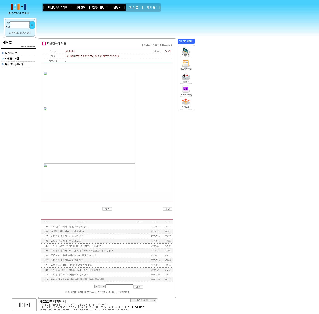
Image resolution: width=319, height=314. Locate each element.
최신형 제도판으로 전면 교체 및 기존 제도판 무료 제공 (77, 279)
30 (110, 292)
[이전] (80, 292)
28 (104, 292)
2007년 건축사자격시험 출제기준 (67, 260)
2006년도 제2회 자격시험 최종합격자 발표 (71, 265)
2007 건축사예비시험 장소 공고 (66, 241)
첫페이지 (70, 292)
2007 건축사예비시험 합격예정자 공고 (69, 226)
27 (101, 292)
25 (96, 292)
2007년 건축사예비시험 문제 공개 (67, 236)
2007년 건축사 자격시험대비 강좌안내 (69, 274)
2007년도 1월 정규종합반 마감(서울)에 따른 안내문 (76, 269)
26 (99, 292)
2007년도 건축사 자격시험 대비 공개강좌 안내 (73, 255)
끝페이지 (123, 292)
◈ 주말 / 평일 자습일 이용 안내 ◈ (67, 231)
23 (90, 292)
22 (88, 292)
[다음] (114, 292)
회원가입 (13, 33)
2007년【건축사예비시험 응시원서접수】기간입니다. (77, 245)
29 (107, 292)
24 (93, 292)
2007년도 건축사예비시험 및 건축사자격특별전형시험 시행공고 (82, 250)
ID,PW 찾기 (25, 33)
